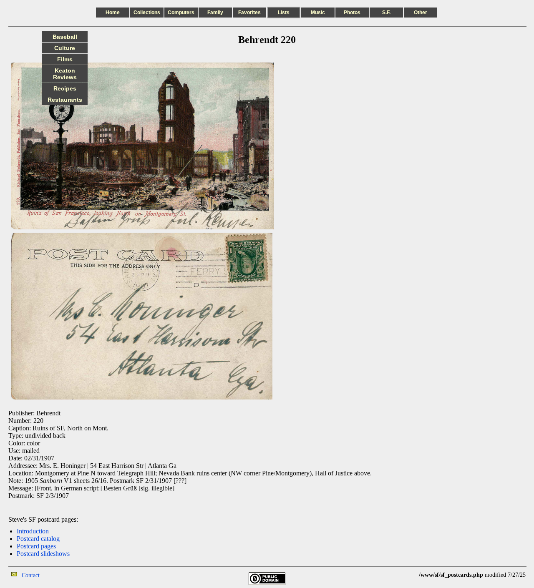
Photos (352, 12)
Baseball (65, 36)
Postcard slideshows (43, 553)
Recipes (64, 88)
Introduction (33, 531)
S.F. (386, 12)
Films (65, 59)
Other (420, 12)
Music (318, 12)
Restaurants (65, 99)
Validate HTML (58, 575)
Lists (284, 12)
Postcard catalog (38, 538)
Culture (64, 48)
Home (113, 12)
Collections (147, 12)
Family (215, 12)
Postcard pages (36, 546)
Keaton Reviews (65, 73)
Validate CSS (403, 575)
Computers (181, 12)
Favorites (249, 12)
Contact (31, 575)
